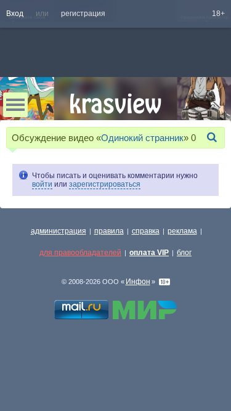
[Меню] (15, 104)
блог (184, 252)
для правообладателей (80, 252)
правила (109, 231)
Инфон (138, 281)
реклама (182, 231)
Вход (14, 13)
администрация (58, 231)
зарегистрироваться (104, 184)
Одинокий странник (142, 137)
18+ (218, 13)
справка (146, 231)
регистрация (83, 13)
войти (42, 184)
